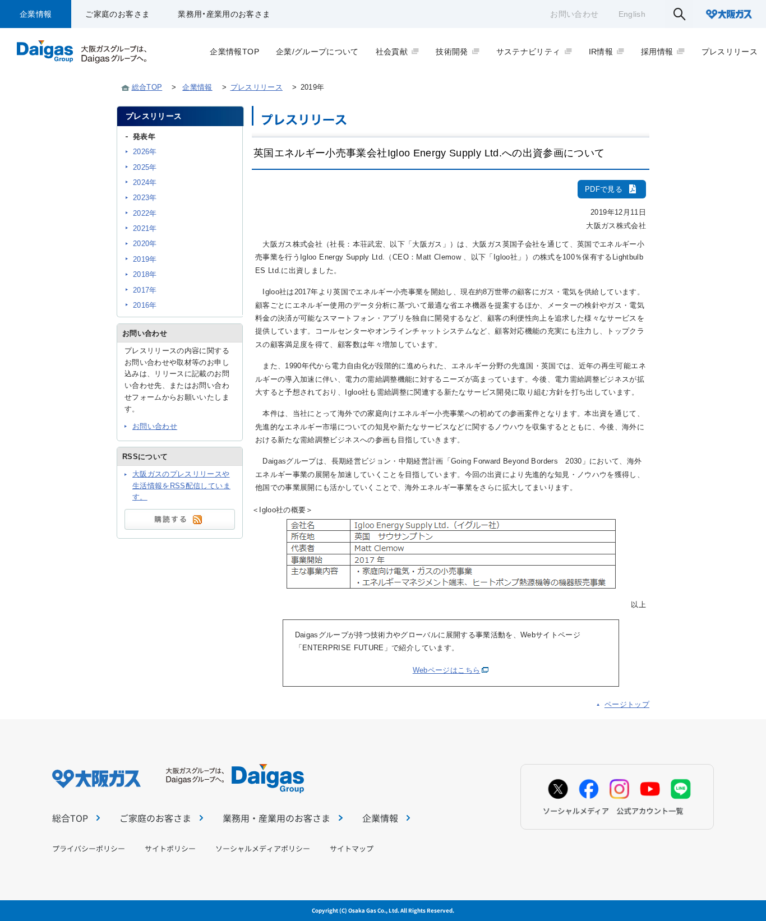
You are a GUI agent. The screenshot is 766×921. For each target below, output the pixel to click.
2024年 (145, 182)
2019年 (145, 259)
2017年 (145, 290)
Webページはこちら (447, 670)
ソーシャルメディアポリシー (262, 848)
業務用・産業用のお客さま (224, 14)
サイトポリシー (170, 848)
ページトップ (627, 704)
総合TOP (147, 87)
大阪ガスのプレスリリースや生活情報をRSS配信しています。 (181, 486)
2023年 (145, 197)
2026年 (145, 151)
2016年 (145, 305)
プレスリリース (256, 87)
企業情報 (36, 14)
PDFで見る (603, 189)
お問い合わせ (574, 14)
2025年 (145, 167)
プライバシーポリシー (88, 848)
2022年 (145, 213)
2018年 (145, 274)
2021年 (145, 228)
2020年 (145, 243)
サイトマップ (351, 848)
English (632, 14)
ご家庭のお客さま (117, 14)
